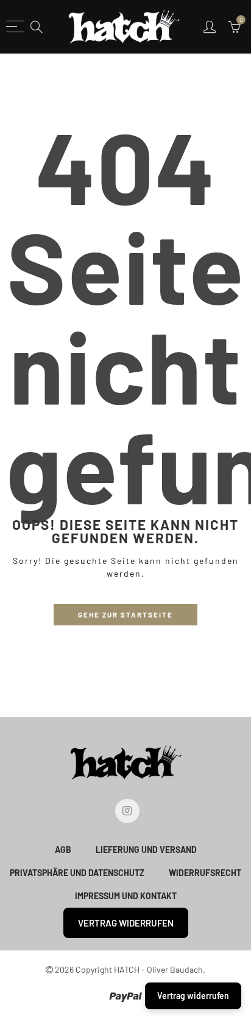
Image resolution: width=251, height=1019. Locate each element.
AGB (63, 849)
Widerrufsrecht (205, 873)
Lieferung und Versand (146, 849)
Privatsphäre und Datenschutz (77, 873)
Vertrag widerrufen (126, 922)
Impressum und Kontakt (126, 896)
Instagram (127, 811)
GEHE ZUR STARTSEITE (125, 614)
